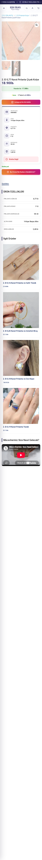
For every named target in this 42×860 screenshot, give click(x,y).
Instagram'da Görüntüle (22, 102)
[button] (37, 25)
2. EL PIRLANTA (7, 15)
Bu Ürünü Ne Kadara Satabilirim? (22, 172)
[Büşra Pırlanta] (15, 8)
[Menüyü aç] (4, 8)
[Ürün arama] (26, 8)
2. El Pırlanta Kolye (22, 15)
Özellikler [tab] (5, 184)
